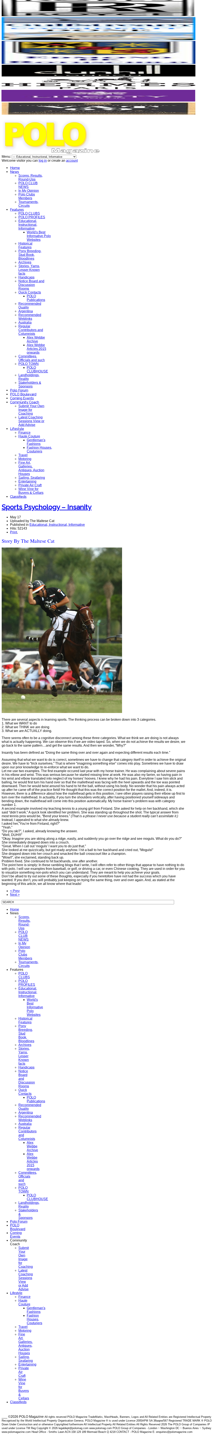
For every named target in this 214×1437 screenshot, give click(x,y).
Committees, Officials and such (31, 358)
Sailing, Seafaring (31, 477)
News (14, 172)
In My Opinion (28, 190)
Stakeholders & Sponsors (29, 384)
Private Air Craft (30, 485)
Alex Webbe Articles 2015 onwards (36, 348)
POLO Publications (36, 298)
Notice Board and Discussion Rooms (31, 284)
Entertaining (27, 481)
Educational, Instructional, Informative (27, 224)
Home (15, 168)
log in (43, 160)
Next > (15, 894)
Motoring (24, 459)
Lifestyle (17, 429)
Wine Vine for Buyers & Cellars (30, 490)
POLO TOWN (28, 364)
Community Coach (24, 402)
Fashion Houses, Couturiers (39, 449)
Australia (25, 322)
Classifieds (18, 497)
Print (13, 532)
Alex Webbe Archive (36, 339)
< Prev (15, 891)
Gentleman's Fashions (36, 442)
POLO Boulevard (23, 394)
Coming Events (22, 398)
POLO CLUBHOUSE (37, 369)
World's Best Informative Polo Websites (39, 235)
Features (17, 210)
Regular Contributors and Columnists (30, 329)
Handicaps (26, 277)
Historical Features (25, 245)
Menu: (7, 156)
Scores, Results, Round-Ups (30, 177)
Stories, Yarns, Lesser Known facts (29, 269)
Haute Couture (29, 436)
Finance (24, 432)
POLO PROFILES (31, 217)
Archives (24, 262)
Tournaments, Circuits (28, 203)
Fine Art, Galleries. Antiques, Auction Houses (31, 468)
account (72, 160)
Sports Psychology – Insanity (47, 507)
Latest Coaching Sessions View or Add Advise (31, 421)
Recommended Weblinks (29, 316)
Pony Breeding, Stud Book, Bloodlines (29, 254)
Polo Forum (19, 390)
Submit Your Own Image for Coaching (31, 409)
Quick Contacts (29, 292)
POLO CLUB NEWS (28, 185)
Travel (23, 455)
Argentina (25, 311)
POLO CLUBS (29, 213)
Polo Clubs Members (26, 196)
